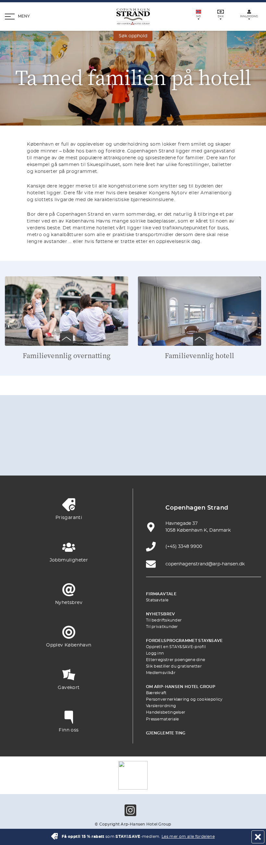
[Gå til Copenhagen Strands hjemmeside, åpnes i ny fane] (117, 437)
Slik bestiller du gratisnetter (174, 666)
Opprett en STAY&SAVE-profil (176, 647)
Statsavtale (157, 600)
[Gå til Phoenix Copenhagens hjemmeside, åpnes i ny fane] (56, 437)
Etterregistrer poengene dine (175, 660)
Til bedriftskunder (164, 620)
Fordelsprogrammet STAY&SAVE (184, 641)
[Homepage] (133, 16)
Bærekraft (156, 693)
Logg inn (155, 653)
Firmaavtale (161, 594)
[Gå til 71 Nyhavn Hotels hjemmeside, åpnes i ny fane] (87, 437)
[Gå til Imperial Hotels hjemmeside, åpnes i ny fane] (148, 437)
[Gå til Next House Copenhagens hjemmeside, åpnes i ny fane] (194, 457)
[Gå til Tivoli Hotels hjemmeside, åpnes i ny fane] (209, 437)
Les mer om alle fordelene (188, 837)
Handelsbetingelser (165, 712)
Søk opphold (133, 36)
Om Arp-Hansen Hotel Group (180, 687)
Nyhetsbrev (160, 614)
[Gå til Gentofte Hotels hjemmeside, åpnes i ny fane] (102, 457)
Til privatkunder (162, 627)
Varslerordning (161, 706)
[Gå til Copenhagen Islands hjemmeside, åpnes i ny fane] (72, 457)
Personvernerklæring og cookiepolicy (184, 699)
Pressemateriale (162, 719)
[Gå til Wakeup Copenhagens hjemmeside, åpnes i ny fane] (133, 457)
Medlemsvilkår (160, 673)
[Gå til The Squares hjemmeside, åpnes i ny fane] (178, 437)
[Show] (66, 339)
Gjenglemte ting (165, 733)
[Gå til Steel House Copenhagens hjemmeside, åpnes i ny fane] (163, 457)
